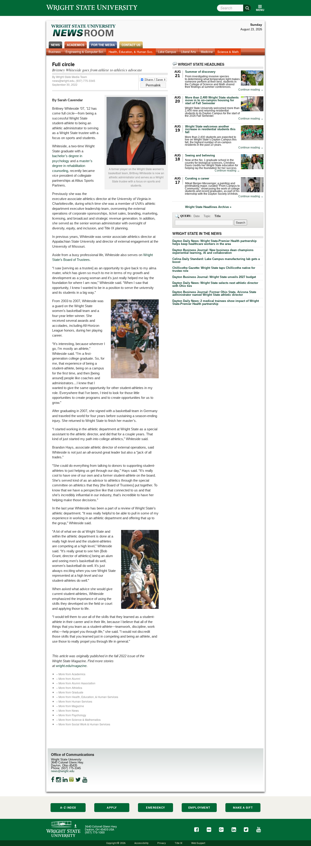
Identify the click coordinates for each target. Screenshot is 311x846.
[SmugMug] (71, 779)
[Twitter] (78, 779)
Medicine (207, 51)
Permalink (153, 85)
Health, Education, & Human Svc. (131, 51)
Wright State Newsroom (84, 31)
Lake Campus (167, 51)
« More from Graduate (69, 692)
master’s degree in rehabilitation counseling (72, 166)
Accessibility (141, 843)
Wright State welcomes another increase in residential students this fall (210, 129)
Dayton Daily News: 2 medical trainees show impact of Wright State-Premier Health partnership (215, 302)
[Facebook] (52, 779)
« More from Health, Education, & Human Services (87, 697)
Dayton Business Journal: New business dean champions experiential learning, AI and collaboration (212, 251)
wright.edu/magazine (71, 666)
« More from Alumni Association (75, 683)
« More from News (67, 710)
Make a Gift (243, 807)
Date (197, 216)
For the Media (103, 45)
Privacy (161, 843)
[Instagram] (58, 779)
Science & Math (228, 51)
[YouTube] (84, 779)
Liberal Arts (188, 51)
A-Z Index (68, 807)
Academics (75, 45)
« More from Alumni (68, 678)
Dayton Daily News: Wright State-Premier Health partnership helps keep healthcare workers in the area (214, 242)
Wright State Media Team (71, 77)
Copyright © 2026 (115, 843)
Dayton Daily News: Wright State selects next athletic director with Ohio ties (215, 284)
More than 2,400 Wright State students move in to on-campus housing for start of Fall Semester (212, 100)
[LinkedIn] (65, 779)
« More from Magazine (70, 706)
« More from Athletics (69, 688)
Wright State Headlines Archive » (208, 207)
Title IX (178, 843)
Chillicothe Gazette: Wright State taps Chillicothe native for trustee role (213, 269)
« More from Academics (70, 674)
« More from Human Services (74, 701)
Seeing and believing (200, 155)
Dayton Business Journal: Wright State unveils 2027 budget (214, 277)
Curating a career (197, 178)
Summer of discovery (200, 71)
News (55, 45)
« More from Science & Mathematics (78, 719)
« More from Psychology (71, 715)
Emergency (155, 807)
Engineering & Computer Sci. (85, 51)
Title (217, 216)
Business (54, 51)
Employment (199, 807)
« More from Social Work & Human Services (83, 724)
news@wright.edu (63, 81)
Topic (207, 216)
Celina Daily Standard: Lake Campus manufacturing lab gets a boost (216, 260)
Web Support (198, 843)
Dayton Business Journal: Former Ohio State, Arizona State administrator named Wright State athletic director (214, 293)
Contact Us (131, 45)
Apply (112, 807)
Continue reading (250, 89)
